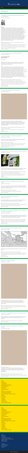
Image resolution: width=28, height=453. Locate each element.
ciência (18, 80)
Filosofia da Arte (12, 306)
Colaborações (3, 435)
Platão (17, 191)
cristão (15, 143)
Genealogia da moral (13, 204)
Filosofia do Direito (4, 171)
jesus (6, 144)
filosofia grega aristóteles (4, 254)
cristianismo (17, 81)
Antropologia (3, 399)
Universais (2, 130)
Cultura (3, 306)
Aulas (16, 80)
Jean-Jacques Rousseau (21, 171)
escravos (8, 204)
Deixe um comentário (5, 86)
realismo (21, 129)
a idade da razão (4, 220)
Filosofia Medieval (4, 127)
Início (2, 380)
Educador (23, 81)
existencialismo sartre (17, 220)
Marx (13, 45)
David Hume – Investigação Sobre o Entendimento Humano (13, 313)
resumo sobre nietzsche (22, 306)
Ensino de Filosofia (4, 441)
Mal (21, 254)
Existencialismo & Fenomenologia (7, 219)
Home (2, 434)
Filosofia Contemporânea (5, 42)
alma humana (4, 80)
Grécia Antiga (6, 79)
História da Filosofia (12, 254)
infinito (16, 129)
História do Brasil (3, 387)
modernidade (17, 306)
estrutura (2, 45)
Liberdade (18, 204)
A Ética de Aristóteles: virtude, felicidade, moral (11, 228)
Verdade (7, 205)
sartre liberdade (22, 221)
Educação (20, 81)
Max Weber (16, 45)
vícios (10, 205)
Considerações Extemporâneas (10, 81)
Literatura (2, 381)
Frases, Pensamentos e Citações (6, 402)
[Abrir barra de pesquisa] (27, 8)
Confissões (12, 143)
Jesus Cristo (9, 144)
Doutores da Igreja (19, 143)
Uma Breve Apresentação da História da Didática (11, 53)
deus (9, 129)
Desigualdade (10, 44)
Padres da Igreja (13, 144)
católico (9, 143)
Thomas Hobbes (17, 172)
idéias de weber (6, 45)
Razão (5, 255)
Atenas (14, 80)
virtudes (12, 205)
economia (19, 44)
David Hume (4, 320)
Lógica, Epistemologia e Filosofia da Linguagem (15, 127)
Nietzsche (11, 203)
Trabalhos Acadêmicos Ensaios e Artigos (15, 79)
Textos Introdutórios (10, 142)
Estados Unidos (24, 44)
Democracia (13, 173)
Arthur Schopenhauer (9, 80)
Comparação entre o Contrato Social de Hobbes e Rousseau (14, 151)
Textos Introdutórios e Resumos (6, 437)
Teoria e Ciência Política (16, 42)
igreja (4, 144)
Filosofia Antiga (3, 382)
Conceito (21, 80)
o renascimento (13, 191)
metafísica (18, 129)
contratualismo (9, 173)
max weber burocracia (21, 45)
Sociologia (11, 42)
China (6, 44)
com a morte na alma (10, 220)
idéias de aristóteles (18, 254)
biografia (6, 143)
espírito (2, 144)
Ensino (3, 79)
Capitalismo (3, 44)
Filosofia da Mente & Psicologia (6, 392)
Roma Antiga (3, 397)
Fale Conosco (3, 436)
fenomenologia (23, 220)
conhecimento (3, 81)
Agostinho (3, 143)
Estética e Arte (3, 400)
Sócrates (20, 191)
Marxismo (11, 221)
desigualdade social (15, 44)
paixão (23, 204)
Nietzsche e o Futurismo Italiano (8, 260)
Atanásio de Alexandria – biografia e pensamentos (11, 135)
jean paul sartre (7, 221)
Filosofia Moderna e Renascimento (13, 171)
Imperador (10, 45)
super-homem (3, 307)
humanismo (2, 221)
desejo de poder (4, 204)
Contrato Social (4, 173)
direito (16, 173)
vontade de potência (17, 205)
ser (23, 129)
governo (22, 173)
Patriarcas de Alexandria (20, 144)
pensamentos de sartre (16, 221)
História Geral (3, 388)
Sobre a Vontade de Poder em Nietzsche (10, 196)
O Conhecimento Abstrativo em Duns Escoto (10, 90)
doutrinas (24, 143)
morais (21, 204)
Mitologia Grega (8, 191)
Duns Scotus (12, 129)
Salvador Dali (3, 443)
